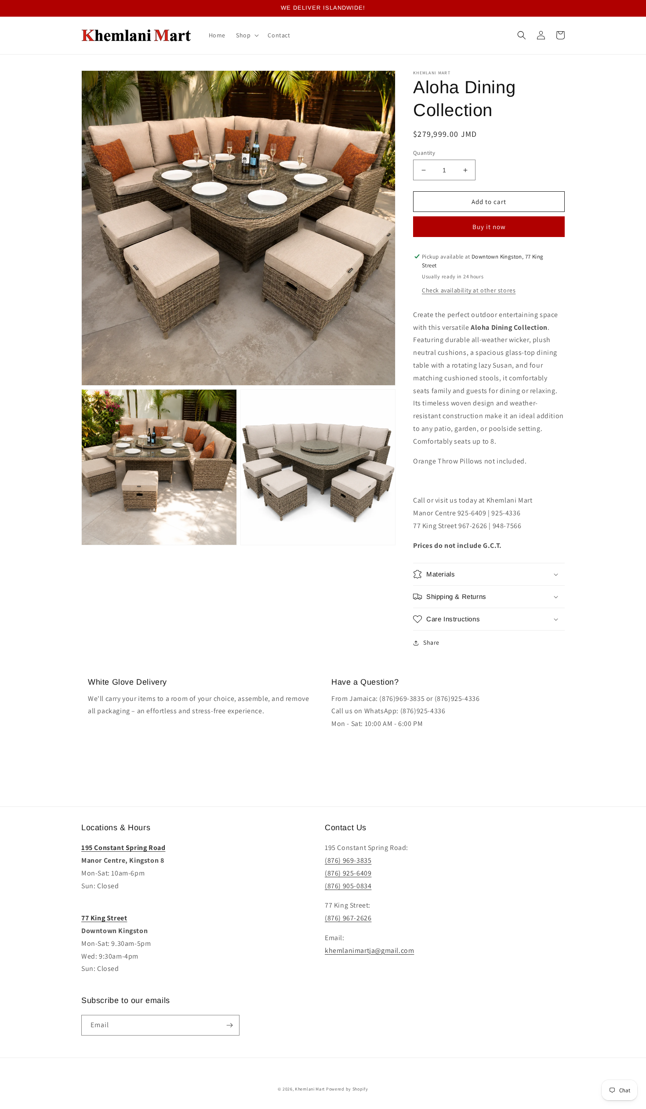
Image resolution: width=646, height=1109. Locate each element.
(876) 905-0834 (348, 885)
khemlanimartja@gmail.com (369, 950)
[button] (246, 35)
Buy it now (489, 227)
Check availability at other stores (468, 290)
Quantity (424, 153)
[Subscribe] (229, 1025)
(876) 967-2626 (348, 918)
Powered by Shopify (347, 1089)
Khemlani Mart (310, 1089)
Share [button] (431, 642)
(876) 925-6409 (348, 873)
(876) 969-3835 (348, 860)
